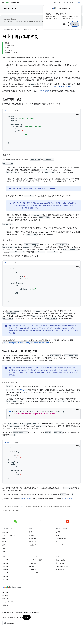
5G (30, 548)
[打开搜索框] (55, 2)
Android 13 (5, 573)
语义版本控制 (43, 91)
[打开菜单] (3, 2)
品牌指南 (19, 612)
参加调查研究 (60, 570)
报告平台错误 (60, 560)
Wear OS (59, 535)
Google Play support (62, 566)
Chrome (5, 595)
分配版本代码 (33, 208)
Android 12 (5, 576)
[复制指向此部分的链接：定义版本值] (14, 240)
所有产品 (5, 605)
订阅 (26, 617)
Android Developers (8, 29)
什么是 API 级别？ (25, 499)
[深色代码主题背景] (77, 114)
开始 (75, 24)
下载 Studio (33, 570)
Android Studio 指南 (35, 560)
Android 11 (5, 579)
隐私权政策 (32, 545)
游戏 (30, 532)
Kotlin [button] (17, 111)
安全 (3, 538)
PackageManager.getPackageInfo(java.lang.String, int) (26, 343)
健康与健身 (32, 538)
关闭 (65, 24)
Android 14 (6, 570)
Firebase (5, 599)
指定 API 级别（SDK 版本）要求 (59, 87)
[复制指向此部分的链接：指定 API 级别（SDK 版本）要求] (39, 351)
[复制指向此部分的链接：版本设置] (12, 155)
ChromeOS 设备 (61, 538)
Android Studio (9, 9)
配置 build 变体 (67, 499)
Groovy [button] (7, 111)
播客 (3, 551)
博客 (3, 548)
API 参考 (31, 566)
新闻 (3, 545)
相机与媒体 (32, 542)
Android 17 (5, 560)
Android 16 (6, 563)
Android (5, 532)
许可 (13, 612)
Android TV (59, 545)
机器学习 (32, 535)
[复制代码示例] (79, 114)
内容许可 (22, 506)
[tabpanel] (41, 131)
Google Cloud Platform (10, 602)
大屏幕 (58, 532)
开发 (18, 29)
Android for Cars (61, 542)
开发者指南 (32, 563)
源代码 (4, 542)
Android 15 (5, 566)
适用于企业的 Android (9, 535)
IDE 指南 (36, 29)
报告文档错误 (60, 563)
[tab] (8, 110)
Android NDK (33, 573)
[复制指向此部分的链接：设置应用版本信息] (24, 99)
